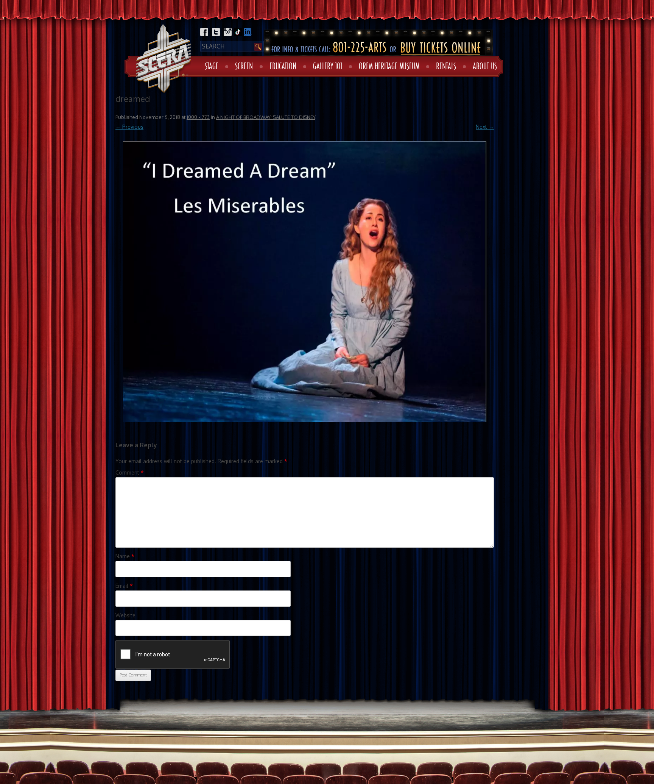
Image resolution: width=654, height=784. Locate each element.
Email (124, 586)
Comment (129, 472)
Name (124, 556)
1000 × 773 (198, 117)
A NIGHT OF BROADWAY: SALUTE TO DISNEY (265, 117)
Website (125, 615)
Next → (485, 126)
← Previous (129, 126)
